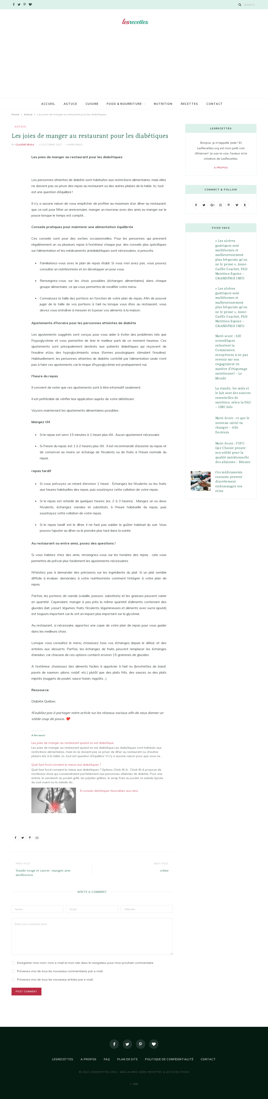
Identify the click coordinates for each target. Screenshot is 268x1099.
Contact (214, 103)
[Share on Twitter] (16, 180)
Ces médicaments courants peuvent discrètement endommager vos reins (228, 482)
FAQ (107, 1059)
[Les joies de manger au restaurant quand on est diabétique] (101, 749)
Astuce (70, 103)
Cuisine (92, 103)
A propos (221, 167)
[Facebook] (114, 1044)
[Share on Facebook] (16, 169)
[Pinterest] (16, 191)
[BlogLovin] (153, 1044)
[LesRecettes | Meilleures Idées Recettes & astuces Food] (134, 22)
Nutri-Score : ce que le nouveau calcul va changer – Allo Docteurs (232, 425)
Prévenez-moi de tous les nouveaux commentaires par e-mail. (60, 971)
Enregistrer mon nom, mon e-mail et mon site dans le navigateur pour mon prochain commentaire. (85, 963)
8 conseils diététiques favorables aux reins (109, 791)
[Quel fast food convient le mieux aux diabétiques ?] (101, 772)
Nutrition (163, 103)
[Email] (16, 201)
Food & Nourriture (124, 103)
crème (164, 871)
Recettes (189, 103)
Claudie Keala (24, 144)
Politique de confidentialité (169, 1059)
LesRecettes (62, 1059)
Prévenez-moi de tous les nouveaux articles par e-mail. (55, 979)
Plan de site (127, 1059)
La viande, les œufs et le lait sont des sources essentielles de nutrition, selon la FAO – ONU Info (233, 398)
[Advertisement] (134, 67)
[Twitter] (127, 1044)
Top (135, 1084)
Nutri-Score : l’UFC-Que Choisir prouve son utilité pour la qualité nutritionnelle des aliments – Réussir (232, 453)
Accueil (48, 103)
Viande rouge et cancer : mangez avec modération (43, 873)
